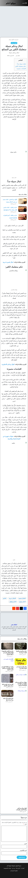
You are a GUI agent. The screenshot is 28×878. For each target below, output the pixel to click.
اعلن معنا (18, 868)
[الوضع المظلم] (17, 3)
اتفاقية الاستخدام (14, 870)
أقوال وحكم (11, 39)
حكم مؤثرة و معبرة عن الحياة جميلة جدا (21, 667)
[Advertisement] (14, 22)
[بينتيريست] (17, 608)
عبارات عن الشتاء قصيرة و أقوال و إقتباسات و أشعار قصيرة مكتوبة (7, 668)
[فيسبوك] (25, 608)
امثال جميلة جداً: (21, 64)
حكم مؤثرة (22, 601)
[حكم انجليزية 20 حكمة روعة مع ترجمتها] (7, 693)
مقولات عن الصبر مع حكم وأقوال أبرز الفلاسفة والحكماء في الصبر (21, 684)
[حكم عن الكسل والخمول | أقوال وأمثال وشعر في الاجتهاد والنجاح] (7, 646)
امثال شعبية (22, 598)
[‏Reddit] (13, 608)
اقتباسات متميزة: (21, 68)
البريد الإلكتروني (23, 850)
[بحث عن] (20, 3)
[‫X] (21, 608)
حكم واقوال (12, 601)
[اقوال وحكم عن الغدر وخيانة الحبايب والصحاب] (21, 748)
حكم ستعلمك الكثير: (20, 66)
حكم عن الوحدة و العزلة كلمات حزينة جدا (21, 651)
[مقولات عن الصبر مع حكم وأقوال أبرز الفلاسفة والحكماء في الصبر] (21, 677)
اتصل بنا (22, 868)
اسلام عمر (18, 55)
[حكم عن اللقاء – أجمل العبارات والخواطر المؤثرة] (22, 217)
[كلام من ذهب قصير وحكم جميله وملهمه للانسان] (7, 678)
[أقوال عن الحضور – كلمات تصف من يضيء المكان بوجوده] (22, 201)
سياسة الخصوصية (7, 868)
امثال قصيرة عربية (8, 262)
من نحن (13, 868)
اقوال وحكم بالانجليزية (8, 364)
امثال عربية (12, 598)
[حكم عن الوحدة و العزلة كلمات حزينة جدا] (21, 646)
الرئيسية (17, 39)
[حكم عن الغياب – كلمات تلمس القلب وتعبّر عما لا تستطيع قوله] (22, 209)
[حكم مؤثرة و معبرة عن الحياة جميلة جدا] (21, 661)
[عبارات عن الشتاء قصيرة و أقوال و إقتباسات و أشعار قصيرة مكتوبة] (7, 661)
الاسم (25, 843)
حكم (4, 598)
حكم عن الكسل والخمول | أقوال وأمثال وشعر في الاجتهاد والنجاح (7, 652)
